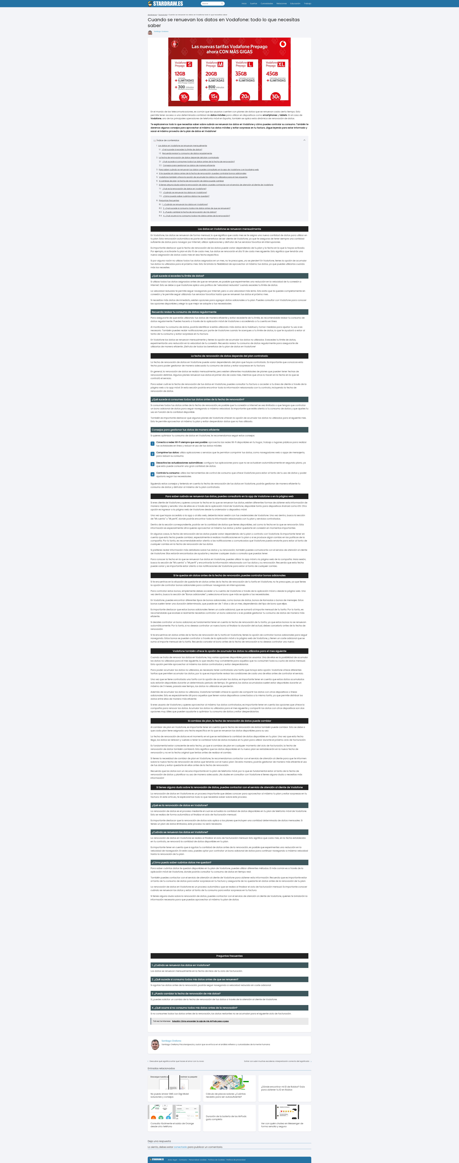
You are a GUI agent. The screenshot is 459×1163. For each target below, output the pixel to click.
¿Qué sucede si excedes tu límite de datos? (182, 149)
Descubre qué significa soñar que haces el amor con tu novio (177, 1061)
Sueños (253, 3)
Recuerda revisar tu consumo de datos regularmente (187, 153)
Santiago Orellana (161, 31)
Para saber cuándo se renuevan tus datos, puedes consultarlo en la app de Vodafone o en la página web (209, 169)
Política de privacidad (236, 1160)
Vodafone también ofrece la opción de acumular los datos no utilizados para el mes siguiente (203, 177)
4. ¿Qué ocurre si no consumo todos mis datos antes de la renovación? (196, 215)
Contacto (183, 1160)
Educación (295, 3)
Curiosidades (267, 3)
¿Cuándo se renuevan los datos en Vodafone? (185, 192)
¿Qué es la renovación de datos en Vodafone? (184, 188)
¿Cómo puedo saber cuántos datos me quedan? (186, 196)
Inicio (244, 3)
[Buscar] (222, 3)
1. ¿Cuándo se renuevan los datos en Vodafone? (185, 204)
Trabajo (307, 3)
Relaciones (282, 3)
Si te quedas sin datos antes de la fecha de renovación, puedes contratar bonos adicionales (202, 173)
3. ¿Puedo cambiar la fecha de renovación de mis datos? (190, 212)
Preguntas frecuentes (169, 200)
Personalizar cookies (197, 1160)
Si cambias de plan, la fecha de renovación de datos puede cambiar (191, 181)
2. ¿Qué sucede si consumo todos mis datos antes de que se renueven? (196, 208)
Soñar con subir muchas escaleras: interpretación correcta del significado (276, 1061)
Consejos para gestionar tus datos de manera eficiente (189, 165)
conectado (180, 1147)
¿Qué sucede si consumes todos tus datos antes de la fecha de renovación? (198, 161)
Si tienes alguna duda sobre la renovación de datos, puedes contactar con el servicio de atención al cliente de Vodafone (216, 184)
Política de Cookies (216, 1160)
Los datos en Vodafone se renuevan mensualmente (182, 145)
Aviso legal (172, 1160)
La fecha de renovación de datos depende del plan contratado (189, 157)
